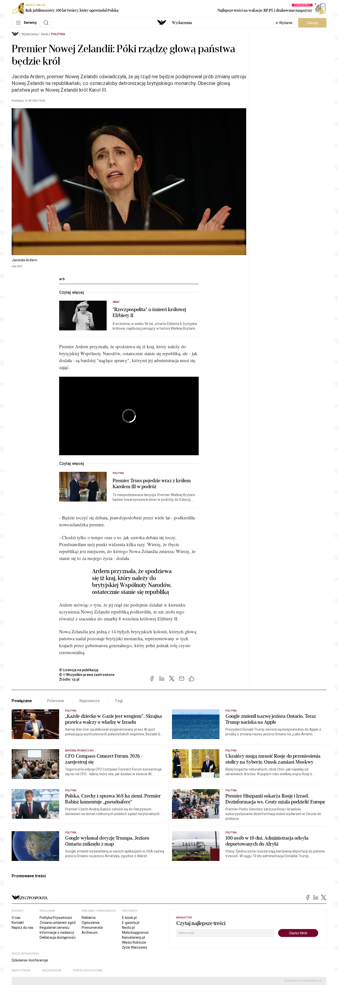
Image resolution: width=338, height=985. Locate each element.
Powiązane (22, 700)
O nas (16, 918)
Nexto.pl (128, 928)
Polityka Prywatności (56, 918)
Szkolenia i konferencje (30, 960)
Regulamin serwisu (54, 928)
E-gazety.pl (130, 923)
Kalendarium (51, 970)
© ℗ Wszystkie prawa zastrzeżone (86, 675)
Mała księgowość (135, 932)
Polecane (56, 700)
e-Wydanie (284, 23)
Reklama (89, 918)
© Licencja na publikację (79, 670)
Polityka (58, 34)
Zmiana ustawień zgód (57, 923)
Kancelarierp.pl (133, 937)
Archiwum (90, 932)
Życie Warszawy (134, 947)
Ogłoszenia (90, 923)
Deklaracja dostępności (57, 937)
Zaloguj (312, 23)
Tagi (119, 700)
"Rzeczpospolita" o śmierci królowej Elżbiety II (149, 313)
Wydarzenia (182, 22)
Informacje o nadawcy (57, 932)
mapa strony (21, 970)
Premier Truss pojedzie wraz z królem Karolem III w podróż (152, 484)
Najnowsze (89, 700)
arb (62, 279)
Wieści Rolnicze (134, 942)
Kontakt (18, 923)
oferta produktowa (88, 970)
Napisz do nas (22, 928)
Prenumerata (92, 928)
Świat (44, 34)
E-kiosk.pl (129, 918)
